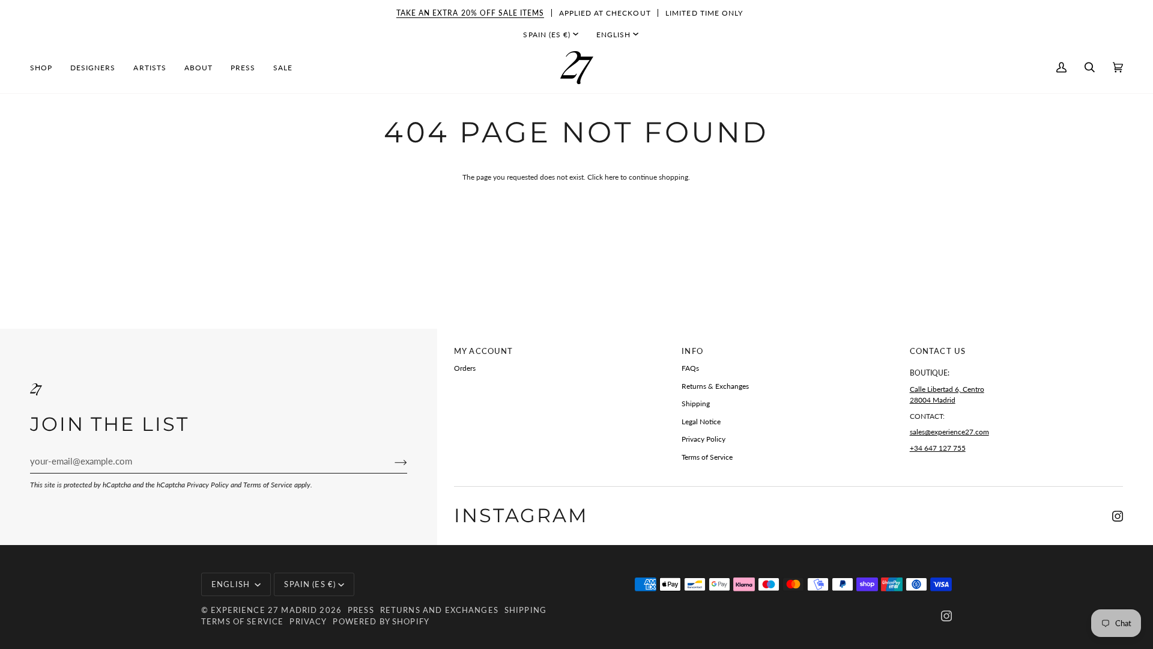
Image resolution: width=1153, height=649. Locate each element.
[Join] (391, 461)
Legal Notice (701, 421)
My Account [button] (483, 351)
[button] (45, 67)
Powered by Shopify (381, 621)
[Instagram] (1117, 516)
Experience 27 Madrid (264, 610)
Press (361, 610)
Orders (465, 368)
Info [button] (692, 351)
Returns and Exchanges (439, 610)
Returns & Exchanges (715, 386)
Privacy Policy (208, 484)
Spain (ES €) (546, 34)
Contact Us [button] (938, 351)
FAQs (690, 368)
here (612, 176)
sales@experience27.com (949, 431)
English (613, 34)
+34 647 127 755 (938, 447)
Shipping (696, 403)
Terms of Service (267, 484)
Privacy (308, 621)
